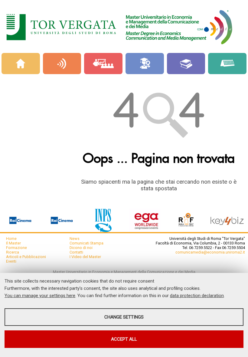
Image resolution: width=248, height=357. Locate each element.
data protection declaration (197, 295)
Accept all (124, 339)
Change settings (124, 317)
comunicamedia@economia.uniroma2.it (210, 252)
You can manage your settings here (40, 295)
